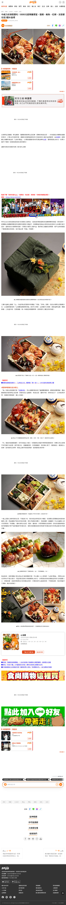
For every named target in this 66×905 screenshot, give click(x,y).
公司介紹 (4, 888)
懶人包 (34, 6)
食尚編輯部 (8, 25)
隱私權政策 (38, 888)
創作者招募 (21, 888)
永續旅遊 (62, 6)
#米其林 (16, 802)
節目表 (20, 890)
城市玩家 (4, 6)
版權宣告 (21, 893)
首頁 (2, 11)
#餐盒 (23, 802)
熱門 (20, 6)
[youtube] (6, 897)
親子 (39, 6)
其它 (20, 11)
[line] (10, 897)
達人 (52, 6)
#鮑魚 (41, 802)
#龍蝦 (35, 802)
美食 (24, 6)
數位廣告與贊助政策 (41, 893)
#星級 (47, 802)
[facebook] (3, 897)
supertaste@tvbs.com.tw (14, 873)
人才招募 (4, 890)
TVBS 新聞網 (61, 903)
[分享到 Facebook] (52, 25)
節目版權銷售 (56, 885)
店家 (56, 6)
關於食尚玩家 (5, 885)
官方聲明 (55, 890)
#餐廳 (10, 802)
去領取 (29, 78)
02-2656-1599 (13, 878)
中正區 (16, 11)
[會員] (63, 2)
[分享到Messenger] (59, 25)
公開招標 (55, 888)
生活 (43, 6)
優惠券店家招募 (23, 885)
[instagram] (14, 897)
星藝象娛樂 (56, 893)
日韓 (47, 6)
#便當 (29, 802)
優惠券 (11, 6)
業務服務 (38, 885)
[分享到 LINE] (56, 25)
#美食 (4, 802)
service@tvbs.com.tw (13, 876)
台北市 (11, 11)
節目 (15, 6)
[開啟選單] (2, 2)
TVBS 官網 (54, 903)
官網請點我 (24, 643)
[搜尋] (60, 2)
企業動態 (4, 893)
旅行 (28, 6)
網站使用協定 (39, 890)
